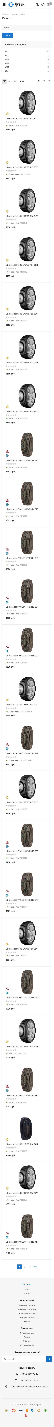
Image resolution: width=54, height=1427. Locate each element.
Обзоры (27, 1341)
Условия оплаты (27, 1305)
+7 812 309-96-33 (29, 1373)
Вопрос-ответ (27, 1317)
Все (35, 1267)
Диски (27, 1293)
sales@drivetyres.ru (29, 1380)
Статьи (27, 1337)
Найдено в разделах (15, 44)
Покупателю (27, 1300)
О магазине (27, 1328)
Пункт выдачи (27, 1333)
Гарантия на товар (27, 1313)
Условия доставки (27, 1309)
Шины (27, 1289)
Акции (27, 1321)
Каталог (27, 1284)
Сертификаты (27, 1345)
